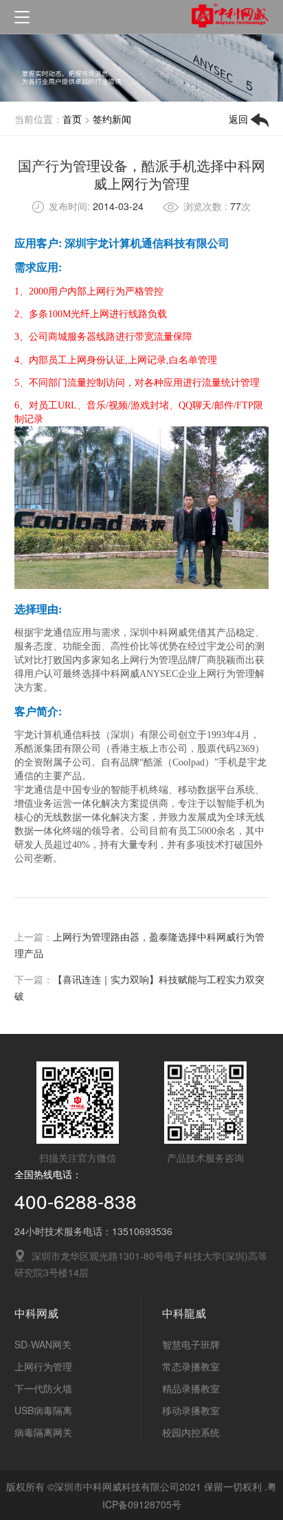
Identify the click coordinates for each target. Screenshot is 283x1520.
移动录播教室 (191, 1410)
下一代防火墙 (43, 1388)
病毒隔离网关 (43, 1432)
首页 (72, 119)
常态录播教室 (191, 1366)
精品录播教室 (191, 1388)
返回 (240, 119)
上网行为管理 (43, 1366)
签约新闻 (112, 119)
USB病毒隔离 (43, 1410)
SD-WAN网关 (42, 1344)
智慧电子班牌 (191, 1344)
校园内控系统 (191, 1432)
